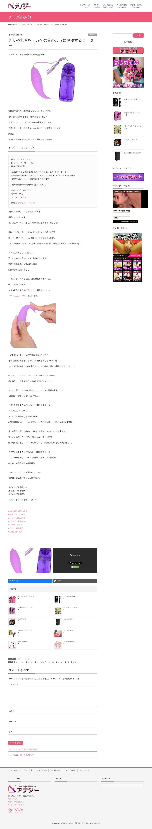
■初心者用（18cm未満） (18, 511)
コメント (13, 684)
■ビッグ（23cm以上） (17, 518)
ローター (28, 659)
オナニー (93, 35)
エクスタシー (20, 662)
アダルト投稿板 (70, 770)
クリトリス (50, 662)
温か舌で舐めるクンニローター (25, 607)
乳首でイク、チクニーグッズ (25, 630)
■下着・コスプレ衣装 (16, 805)
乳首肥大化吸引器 (22, 619)
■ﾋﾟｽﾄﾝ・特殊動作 (16, 528)
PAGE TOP (146, 802)
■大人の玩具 (13, 799)
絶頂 (74, 662)
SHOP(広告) (28, 770)
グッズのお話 (42, 770)
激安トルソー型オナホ (69, 630)
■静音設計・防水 (15, 532)
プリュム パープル (26, 203)
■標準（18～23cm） (17, 515)
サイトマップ (84, 770)
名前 (11, 711)
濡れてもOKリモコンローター (71, 607)
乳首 (68, 662)
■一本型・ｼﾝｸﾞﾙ (15, 525)
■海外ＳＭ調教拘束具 (16, 802)
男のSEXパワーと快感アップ (23, 755)
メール (12, 722)
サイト (11, 732)
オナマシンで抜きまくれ (69, 596)
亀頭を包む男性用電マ (69, 619)
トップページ (15, 770)
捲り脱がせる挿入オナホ (69, 641)
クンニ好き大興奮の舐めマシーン (26, 596)
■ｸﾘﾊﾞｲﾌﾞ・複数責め (17, 521)
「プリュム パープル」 (18, 296)
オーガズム (40, 662)
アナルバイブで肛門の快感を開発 (24, 749)
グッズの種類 (55, 770)
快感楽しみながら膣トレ (24, 641)
